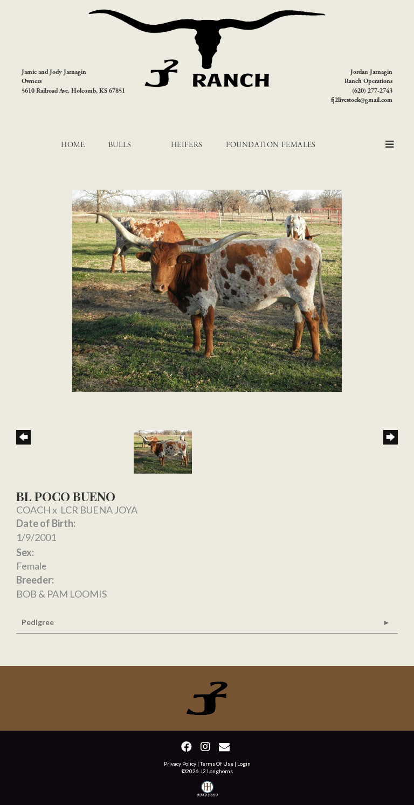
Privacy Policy (180, 763)
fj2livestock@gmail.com (361, 100)
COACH (33, 510)
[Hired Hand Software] (207, 790)
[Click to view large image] (207, 289)
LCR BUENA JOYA (98, 510)
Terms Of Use (216, 763)
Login (244, 763)
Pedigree (38, 622)
